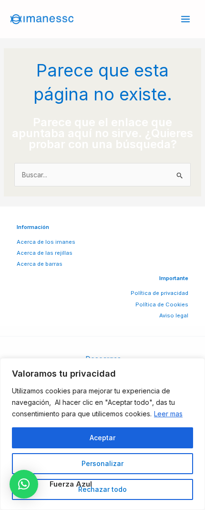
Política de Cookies (161, 304)
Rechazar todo (102, 489)
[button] (24, 484)
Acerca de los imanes (46, 242)
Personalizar (102, 463)
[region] (102, 434)
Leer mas (168, 414)
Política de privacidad (159, 293)
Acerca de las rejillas (44, 253)
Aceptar (102, 438)
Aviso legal (173, 315)
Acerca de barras (39, 263)
